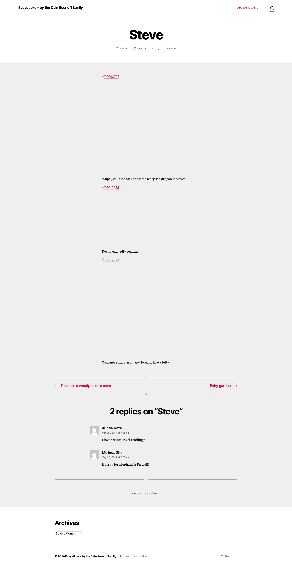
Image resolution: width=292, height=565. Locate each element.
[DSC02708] (146, 123)
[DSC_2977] (146, 307)
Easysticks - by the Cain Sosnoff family (50, 7)
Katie (126, 48)
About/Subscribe (247, 7)
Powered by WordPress (134, 556)
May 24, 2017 (145, 48)
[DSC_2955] (146, 215)
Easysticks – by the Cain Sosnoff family (90, 556)
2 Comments (169, 48)
